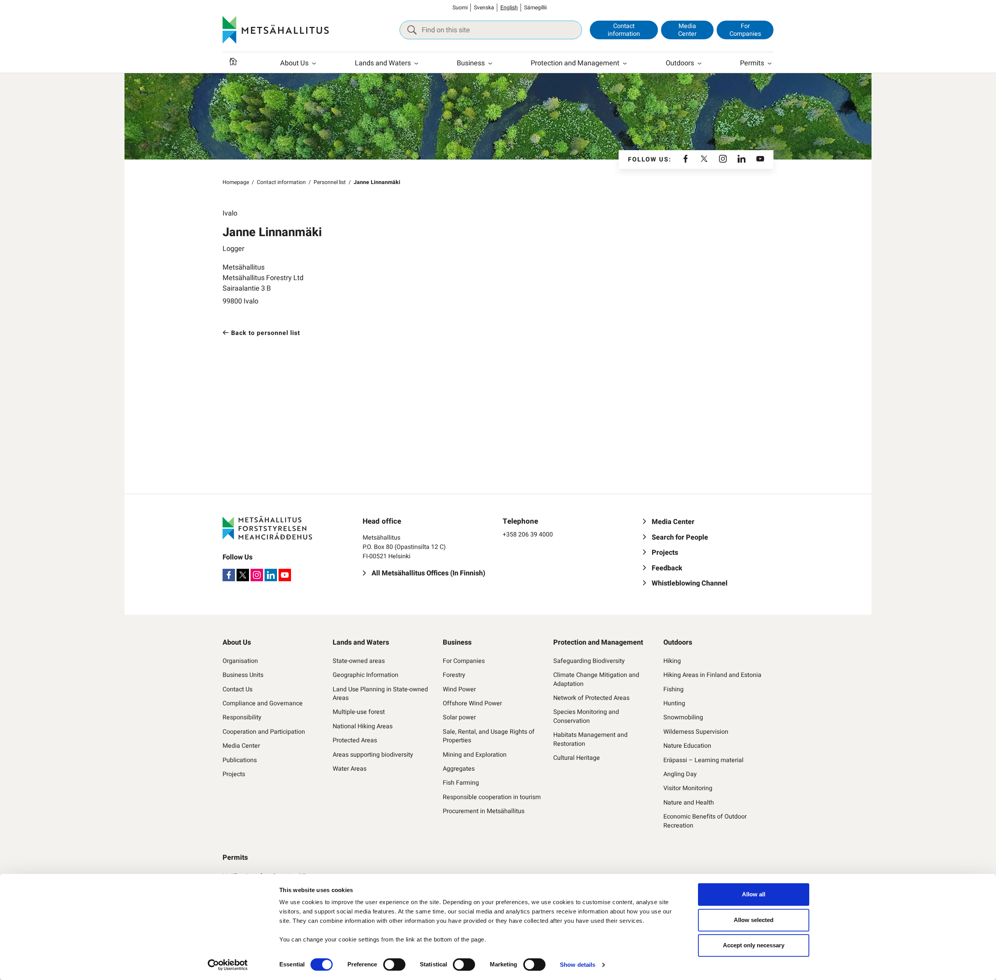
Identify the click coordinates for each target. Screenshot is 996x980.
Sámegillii (535, 8)
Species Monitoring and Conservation (586, 716)
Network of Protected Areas (591, 698)
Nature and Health (688, 802)
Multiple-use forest (359, 712)
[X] (704, 159)
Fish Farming (461, 782)
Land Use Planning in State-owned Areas (380, 694)
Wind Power (459, 689)
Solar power (459, 717)
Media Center (687, 29)
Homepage (236, 182)
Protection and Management (575, 63)
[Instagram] (723, 159)
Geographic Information (365, 675)
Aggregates (459, 768)
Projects (234, 774)
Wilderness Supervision (695, 732)
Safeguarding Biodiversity (589, 661)
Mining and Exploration (475, 754)
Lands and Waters (383, 63)
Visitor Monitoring (687, 788)
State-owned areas (359, 661)
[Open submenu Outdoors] (699, 63)
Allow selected (753, 920)
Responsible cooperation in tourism (492, 797)
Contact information (624, 29)
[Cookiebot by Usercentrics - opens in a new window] (228, 965)
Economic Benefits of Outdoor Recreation (705, 821)
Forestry (454, 675)
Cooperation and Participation (264, 732)
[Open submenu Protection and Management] (625, 63)
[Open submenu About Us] (314, 63)
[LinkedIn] (741, 159)
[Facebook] (685, 159)
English (509, 8)
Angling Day (680, 774)
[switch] (394, 964)
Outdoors (680, 63)
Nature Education (687, 746)
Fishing (673, 689)
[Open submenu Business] (490, 63)
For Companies (745, 29)
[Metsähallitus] (276, 30)
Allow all (753, 894)
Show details (577, 964)
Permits (752, 63)
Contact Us (238, 689)
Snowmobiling (683, 717)
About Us (294, 63)
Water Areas (349, 768)
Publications (240, 760)
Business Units (243, 675)
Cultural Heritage (576, 758)
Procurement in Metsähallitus (483, 811)
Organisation (240, 661)
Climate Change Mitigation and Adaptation (596, 679)
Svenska (484, 8)
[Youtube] (760, 159)
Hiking (672, 661)
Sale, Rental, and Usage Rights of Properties (489, 736)
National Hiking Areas (363, 726)
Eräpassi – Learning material (703, 760)
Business (471, 63)
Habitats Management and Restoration (590, 739)
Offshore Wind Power (472, 703)
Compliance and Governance (263, 703)
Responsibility (242, 717)
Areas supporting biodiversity (373, 754)
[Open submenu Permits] (769, 63)
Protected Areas (355, 740)
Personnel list (330, 182)
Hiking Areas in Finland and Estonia (712, 675)
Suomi (460, 8)
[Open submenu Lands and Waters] (416, 63)
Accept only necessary (753, 945)
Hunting (674, 703)
